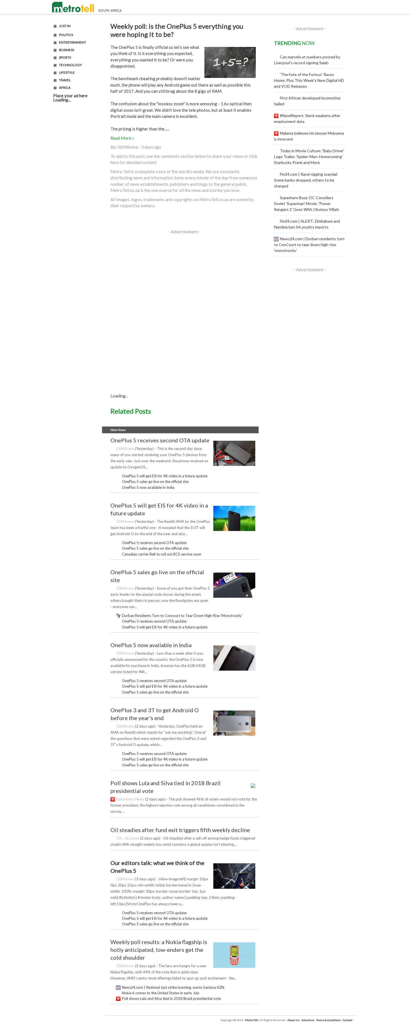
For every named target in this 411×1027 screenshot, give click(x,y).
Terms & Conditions (328, 1020)
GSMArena (127, 146)
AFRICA (64, 87)
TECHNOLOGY (70, 65)
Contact (347, 1020)
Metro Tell (251, 1020)
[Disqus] (184, 308)
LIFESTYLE (67, 72)
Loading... (62, 99)
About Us (293, 1020)
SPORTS (65, 57)
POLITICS (66, 35)
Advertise (307, 1020)
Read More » (122, 137)
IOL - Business (127, 838)
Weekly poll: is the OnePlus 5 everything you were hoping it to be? (176, 30)
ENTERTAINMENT (72, 42)
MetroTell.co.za (125, 190)
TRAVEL (65, 80)
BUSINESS (66, 50)
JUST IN (64, 26)
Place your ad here (70, 95)
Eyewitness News (130, 799)
